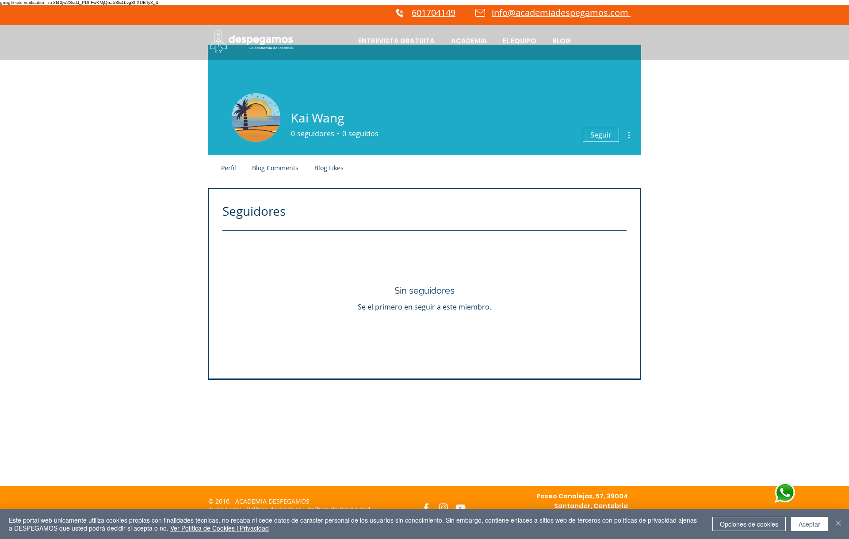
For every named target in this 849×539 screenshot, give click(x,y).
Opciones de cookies (749, 524)
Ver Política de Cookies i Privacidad (219, 528)
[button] (469, 41)
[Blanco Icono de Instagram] (443, 508)
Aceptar (809, 524)
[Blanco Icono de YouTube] (461, 508)
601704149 (433, 13)
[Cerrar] (838, 524)
